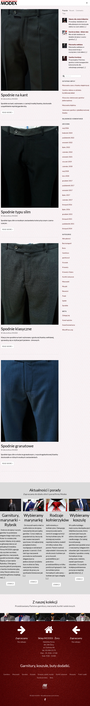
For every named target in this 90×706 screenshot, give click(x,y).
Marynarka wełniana (76, 44)
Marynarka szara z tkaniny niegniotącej (75, 85)
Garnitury (65, 253)
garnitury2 (66, 258)
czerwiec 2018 (67, 166)
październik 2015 (68, 224)
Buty (64, 248)
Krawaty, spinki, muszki (46, 674)
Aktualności (66, 239)
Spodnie (65, 305)
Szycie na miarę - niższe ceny (78, 32)
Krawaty (65, 267)
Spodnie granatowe (17, 445)
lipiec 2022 (66, 147)
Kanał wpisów (67, 320)
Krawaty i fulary (67, 272)
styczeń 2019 (67, 162)
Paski (64, 296)
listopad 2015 (67, 219)
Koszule (65, 262)
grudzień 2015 (67, 214)
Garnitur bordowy (75, 57)
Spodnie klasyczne (16, 328)
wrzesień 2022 (67, 142)
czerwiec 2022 (67, 152)
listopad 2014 (67, 229)
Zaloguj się (66, 315)
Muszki (64, 286)
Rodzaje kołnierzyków (56, 517)
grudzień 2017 (67, 181)
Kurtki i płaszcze (68, 277)
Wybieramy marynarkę (33, 517)
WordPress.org (67, 330)
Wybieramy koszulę (79, 517)
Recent (71, 10)
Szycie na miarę (42, 678)
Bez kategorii (66, 243)
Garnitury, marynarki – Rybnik (10, 520)
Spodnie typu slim (16, 211)
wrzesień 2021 (67, 157)
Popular (65, 10)
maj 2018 (65, 171)
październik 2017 (68, 185)
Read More (7, 112)
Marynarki (65, 282)
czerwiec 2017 (67, 200)
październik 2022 (68, 138)
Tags (64, 13)
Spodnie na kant (14, 94)
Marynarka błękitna (69, 105)
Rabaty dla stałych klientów (78, 19)
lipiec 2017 (66, 195)
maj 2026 (65, 128)
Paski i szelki (82, 674)
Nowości (65, 291)
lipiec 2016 (66, 209)
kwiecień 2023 (67, 133)
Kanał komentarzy (68, 325)
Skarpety (72, 674)
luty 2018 (65, 176)
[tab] (65, 10)
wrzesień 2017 (67, 190)
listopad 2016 (67, 205)
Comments (79, 10)
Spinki (64, 301)
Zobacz (10, 584)
